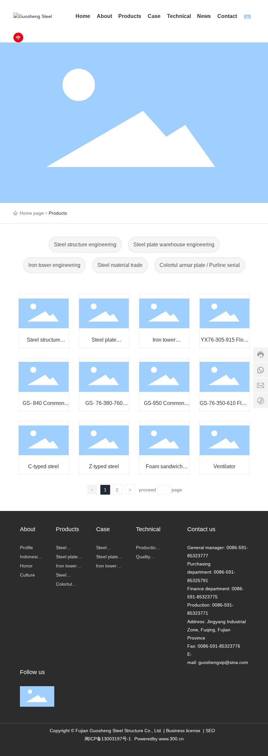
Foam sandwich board (164, 469)
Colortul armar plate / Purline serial (199, 265)
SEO (210, 730)
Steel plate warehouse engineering (173, 244)
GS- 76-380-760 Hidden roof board (104, 406)
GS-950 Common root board (164, 406)
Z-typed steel (104, 466)
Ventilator (224, 466)
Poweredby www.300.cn (159, 738)
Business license (183, 730)
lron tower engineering (54, 265)
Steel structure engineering (85, 244)
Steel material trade (119, 265)
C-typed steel (43, 466)
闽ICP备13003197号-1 (108, 738)
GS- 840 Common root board (43, 406)
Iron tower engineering (164, 342)
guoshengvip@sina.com (223, 662)
